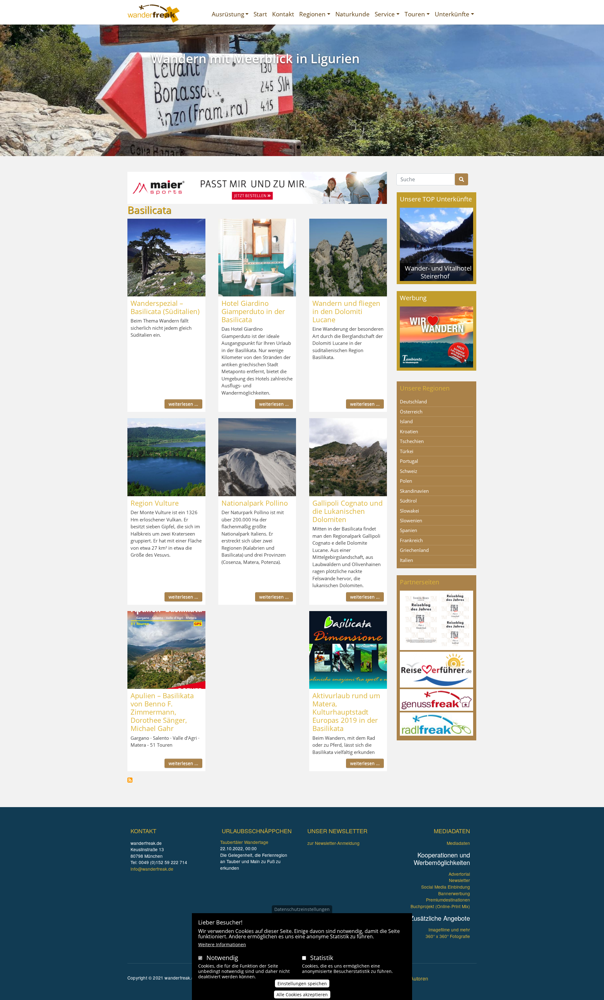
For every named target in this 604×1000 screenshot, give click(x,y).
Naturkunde (352, 14)
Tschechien (412, 441)
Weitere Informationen (222, 944)
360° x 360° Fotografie (448, 936)
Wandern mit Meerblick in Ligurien (255, 58)
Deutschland (413, 401)
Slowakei (409, 511)
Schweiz (408, 471)
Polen (406, 481)
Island (406, 421)
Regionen (312, 14)
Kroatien (409, 431)
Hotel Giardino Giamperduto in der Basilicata (253, 311)
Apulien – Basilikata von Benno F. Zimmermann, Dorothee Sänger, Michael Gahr (162, 712)
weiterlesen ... (183, 404)
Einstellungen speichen (302, 983)
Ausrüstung (228, 14)
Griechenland (414, 550)
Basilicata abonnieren (129, 780)
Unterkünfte (452, 14)
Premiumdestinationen (448, 899)
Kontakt (283, 14)
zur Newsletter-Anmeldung (333, 843)
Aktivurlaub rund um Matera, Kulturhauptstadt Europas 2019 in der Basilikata (346, 712)
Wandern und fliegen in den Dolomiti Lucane (346, 311)
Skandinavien (414, 491)
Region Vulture (155, 503)
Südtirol (408, 500)
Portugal (409, 461)
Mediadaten (458, 843)
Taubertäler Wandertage (244, 842)
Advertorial (459, 874)
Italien (406, 560)
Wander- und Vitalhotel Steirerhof (438, 272)
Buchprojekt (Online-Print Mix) (440, 906)
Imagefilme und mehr (449, 929)
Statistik (321, 957)
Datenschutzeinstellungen (302, 909)
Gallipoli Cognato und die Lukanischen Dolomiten (347, 511)
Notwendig (222, 957)
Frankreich (411, 540)
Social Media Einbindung (445, 887)
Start (260, 14)
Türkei (406, 451)
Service (385, 14)
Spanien (408, 530)
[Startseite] (153, 14)
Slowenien (411, 520)
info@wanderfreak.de (152, 869)
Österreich (411, 411)
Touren (415, 14)
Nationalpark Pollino (254, 503)
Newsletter (459, 880)
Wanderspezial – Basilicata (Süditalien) (165, 307)
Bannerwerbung (454, 893)
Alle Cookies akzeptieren (302, 994)
